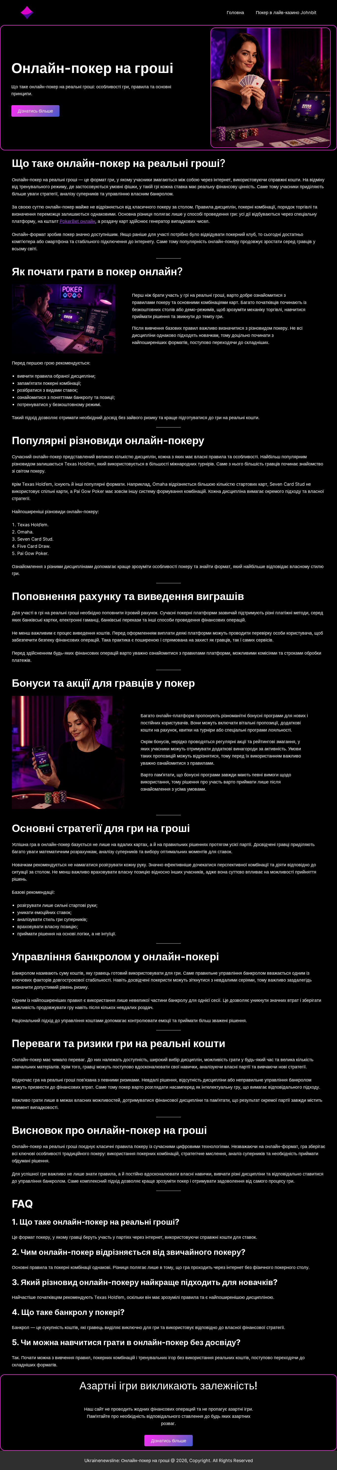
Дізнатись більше (35, 111)
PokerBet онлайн (77, 221)
